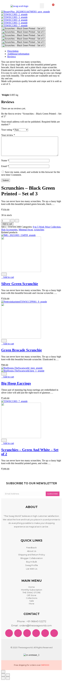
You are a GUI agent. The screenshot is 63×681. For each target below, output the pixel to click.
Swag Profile (31, 565)
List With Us (31, 569)
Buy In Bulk (31, 561)
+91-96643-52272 (36, 621)
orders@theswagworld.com (35, 625)
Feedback (31, 547)
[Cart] (52, 6)
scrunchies (39, 229)
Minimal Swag (26, 229)
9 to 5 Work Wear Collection (47, 227)
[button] (42, 5)
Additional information (18, 53)
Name (5, 160)
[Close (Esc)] (3, 675)
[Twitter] (18, 633)
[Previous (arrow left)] (3, 678)
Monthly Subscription (31, 589)
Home (31, 587)
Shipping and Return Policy (31, 554)
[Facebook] (9, 633)
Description (13, 51)
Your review (8, 135)
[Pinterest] (27, 633)
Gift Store (31, 595)
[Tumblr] (45, 633)
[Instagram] (36, 633)
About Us (31, 551)
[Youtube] (54, 633)
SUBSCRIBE (52, 494)
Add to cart (7, 224)
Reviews (11, 56)
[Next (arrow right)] (8, 678)
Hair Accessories (9, 229)
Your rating (7, 129)
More (31, 603)
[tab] (34, 51)
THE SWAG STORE (31, 592)
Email (5, 166)
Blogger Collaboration (31, 558)
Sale (31, 601)
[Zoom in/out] (8, 675)
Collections (31, 598)
